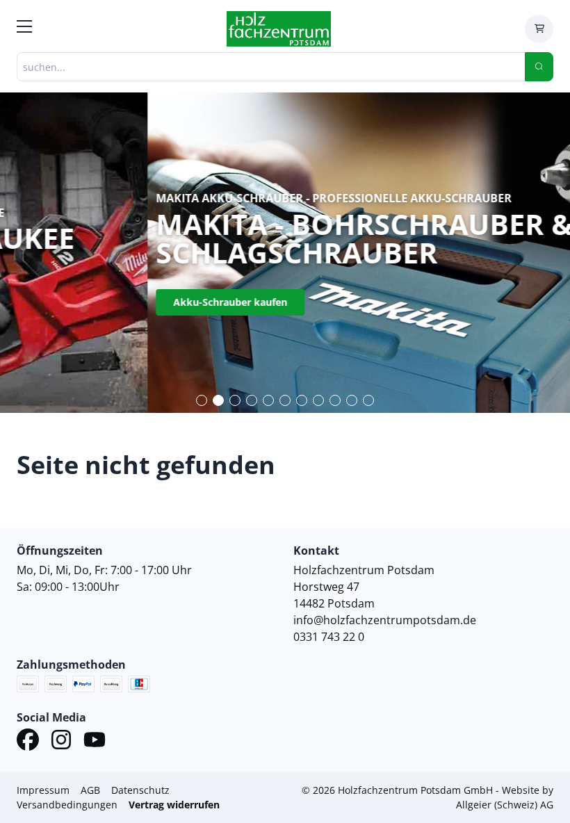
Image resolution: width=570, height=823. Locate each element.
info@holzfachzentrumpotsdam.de (384, 620)
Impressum (43, 790)
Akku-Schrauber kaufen (83, 302)
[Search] (539, 66)
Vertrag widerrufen (174, 804)
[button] (201, 400)
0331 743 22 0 (328, 636)
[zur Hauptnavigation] (24, 28)
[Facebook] (28, 741)
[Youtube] (94, 741)
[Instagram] (61, 741)
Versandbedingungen (67, 804)
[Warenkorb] (539, 29)
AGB (90, 790)
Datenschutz (140, 790)
